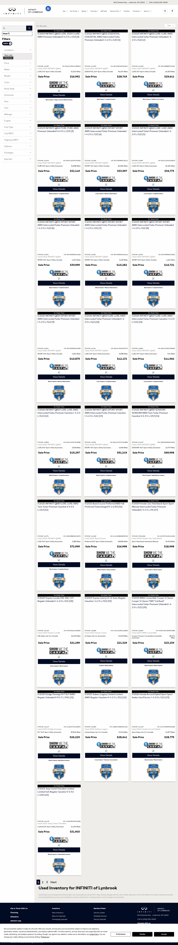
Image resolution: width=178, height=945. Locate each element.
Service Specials (100, 919)
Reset (5, 34)
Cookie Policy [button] (94, 934)
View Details (59, 95)
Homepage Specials (59, 919)
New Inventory (57, 913)
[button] (48, 8)
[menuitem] (17, 55)
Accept (164, 934)
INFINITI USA (15, 921)
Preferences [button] (45, 937)
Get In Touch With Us (18, 908)
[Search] (29, 28)
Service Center (99, 913)
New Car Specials (58, 916)
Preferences (120, 934)
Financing (14, 913)
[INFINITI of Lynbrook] (23, 10)
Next (53, 882)
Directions (14, 917)
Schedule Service (100, 916)
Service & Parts (100, 908)
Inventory (56, 908)
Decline (142, 934)
